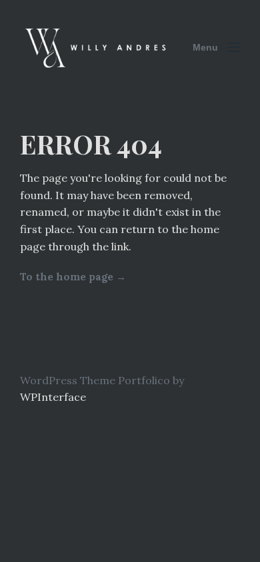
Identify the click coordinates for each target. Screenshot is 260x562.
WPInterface (53, 397)
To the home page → (73, 276)
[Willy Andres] (96, 47)
